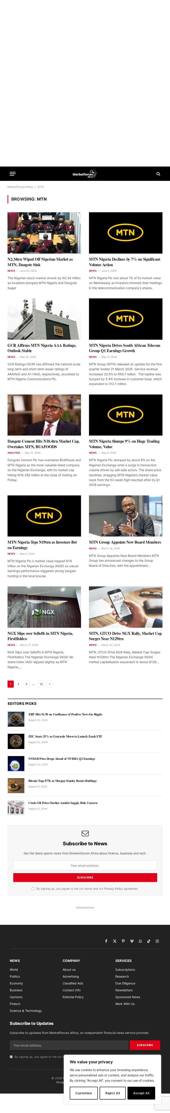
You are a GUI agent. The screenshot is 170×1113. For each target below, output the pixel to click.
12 (41, 684)
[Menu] (12, 174)
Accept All (141, 1093)
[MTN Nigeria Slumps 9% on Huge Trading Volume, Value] (125, 415)
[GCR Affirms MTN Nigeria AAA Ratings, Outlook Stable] (44, 319)
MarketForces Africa (20, 186)
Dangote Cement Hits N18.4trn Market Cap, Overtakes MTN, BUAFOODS (44, 443)
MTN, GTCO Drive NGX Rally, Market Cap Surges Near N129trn (125, 636)
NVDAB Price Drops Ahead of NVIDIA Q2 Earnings (61, 759)
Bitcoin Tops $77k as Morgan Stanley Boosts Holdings (62, 781)
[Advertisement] (85, 21)
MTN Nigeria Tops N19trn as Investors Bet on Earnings (42, 544)
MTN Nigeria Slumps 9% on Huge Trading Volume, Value (124, 443)
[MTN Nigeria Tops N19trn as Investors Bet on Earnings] (44, 516)
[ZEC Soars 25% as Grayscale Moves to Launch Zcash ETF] (16, 741)
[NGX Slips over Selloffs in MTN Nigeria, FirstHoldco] (44, 607)
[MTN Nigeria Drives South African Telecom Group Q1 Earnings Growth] (125, 319)
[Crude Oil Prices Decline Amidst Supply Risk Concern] (16, 807)
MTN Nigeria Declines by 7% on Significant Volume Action (124, 261)
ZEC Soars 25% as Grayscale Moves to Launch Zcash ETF (65, 736)
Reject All (112, 1093)
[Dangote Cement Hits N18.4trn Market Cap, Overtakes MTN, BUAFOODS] (44, 415)
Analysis (14, 452)
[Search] (158, 174)
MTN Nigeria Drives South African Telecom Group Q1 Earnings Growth (124, 348)
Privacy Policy (113, 888)
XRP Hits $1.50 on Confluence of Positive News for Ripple (65, 714)
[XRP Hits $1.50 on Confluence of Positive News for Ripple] (16, 719)
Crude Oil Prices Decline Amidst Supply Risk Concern (62, 803)
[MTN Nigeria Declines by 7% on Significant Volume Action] (125, 233)
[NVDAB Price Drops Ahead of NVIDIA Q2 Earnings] (16, 763)
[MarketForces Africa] (85, 174)
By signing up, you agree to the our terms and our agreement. (87, 888)
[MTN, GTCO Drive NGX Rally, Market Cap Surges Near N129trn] (125, 607)
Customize (83, 1093)
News (11, 270)
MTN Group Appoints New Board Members (125, 542)
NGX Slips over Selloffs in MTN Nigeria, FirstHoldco (40, 636)
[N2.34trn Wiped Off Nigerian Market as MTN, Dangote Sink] (44, 233)
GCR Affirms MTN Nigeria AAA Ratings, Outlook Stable (42, 348)
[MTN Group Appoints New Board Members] (125, 516)
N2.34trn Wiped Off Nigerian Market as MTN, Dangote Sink (40, 261)
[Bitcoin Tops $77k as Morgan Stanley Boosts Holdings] (16, 785)
